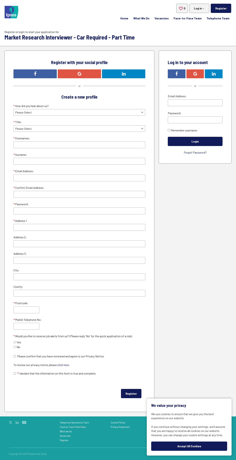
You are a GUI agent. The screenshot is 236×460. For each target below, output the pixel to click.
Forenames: (21, 138)
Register (221, 8)
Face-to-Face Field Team (73, 426)
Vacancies (162, 18)
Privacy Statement (120, 426)
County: (18, 286)
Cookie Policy (118, 422)
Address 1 (20, 220)
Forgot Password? (195, 152)
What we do (66, 431)
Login (195, 141)
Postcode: (20, 303)
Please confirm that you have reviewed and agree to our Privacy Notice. (61, 356)
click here (63, 365)
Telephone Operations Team (74, 422)
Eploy (44, 453)
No (18, 347)
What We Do (141, 18)
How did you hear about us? (31, 106)
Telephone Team (217, 18)
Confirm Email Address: (28, 187)
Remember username (184, 130)
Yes (19, 342)
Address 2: (20, 237)
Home (124, 18)
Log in (198, 8)
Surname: (20, 154)
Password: (21, 204)
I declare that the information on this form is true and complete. (56, 373)
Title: (17, 122)
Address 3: (20, 253)
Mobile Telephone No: (27, 319)
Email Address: (23, 171)
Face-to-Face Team (188, 18)
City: (16, 270)
